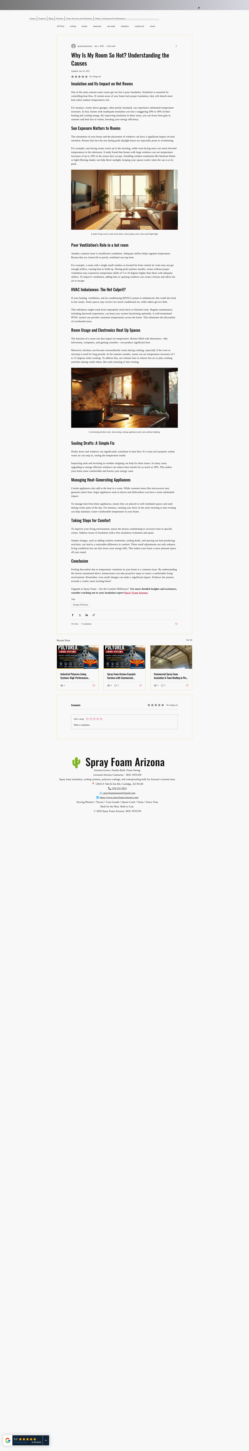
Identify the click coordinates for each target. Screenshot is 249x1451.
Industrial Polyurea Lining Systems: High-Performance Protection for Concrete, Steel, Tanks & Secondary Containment (76, 676)
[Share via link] (93, 615)
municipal (97, 26)
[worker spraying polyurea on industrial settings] (124, 657)
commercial (139, 26)
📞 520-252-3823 (117, 788)
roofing (73, 26)
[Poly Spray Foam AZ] (78, 657)
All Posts (60, 26)
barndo (84, 26)
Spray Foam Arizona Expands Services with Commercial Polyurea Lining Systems (121, 676)
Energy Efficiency (80, 605)
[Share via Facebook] (72, 615)
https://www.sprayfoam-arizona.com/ (119, 797)
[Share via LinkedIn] (86, 615)
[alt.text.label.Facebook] (198, 7)
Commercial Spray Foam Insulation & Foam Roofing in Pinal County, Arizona (171, 676)
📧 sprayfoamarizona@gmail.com (117, 792)
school (152, 26)
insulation (125, 26)
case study (111, 26)
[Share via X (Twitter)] (79, 615)
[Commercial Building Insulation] (171, 657)
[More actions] (176, 46)
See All (189, 640)
